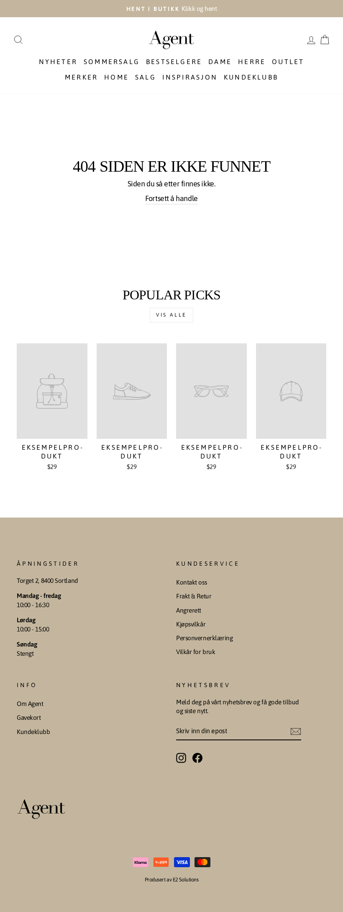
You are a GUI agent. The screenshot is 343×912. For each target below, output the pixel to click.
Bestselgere (174, 61)
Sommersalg (112, 61)
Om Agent (30, 703)
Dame (220, 61)
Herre (252, 61)
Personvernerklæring (204, 637)
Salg (145, 77)
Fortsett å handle (171, 198)
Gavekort (29, 717)
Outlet (288, 61)
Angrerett (188, 610)
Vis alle (171, 315)
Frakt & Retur (193, 596)
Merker (81, 77)
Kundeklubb (251, 77)
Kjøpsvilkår (190, 624)
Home (116, 77)
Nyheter (58, 61)
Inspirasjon (190, 77)
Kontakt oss (191, 582)
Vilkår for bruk (195, 651)
